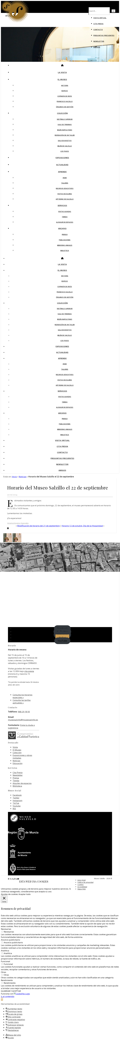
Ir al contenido (7, 996)
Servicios (62, 205)
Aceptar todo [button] (25, 894)
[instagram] (12, 879)
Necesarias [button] (6, 929)
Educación (17, 763)
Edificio (65, 91)
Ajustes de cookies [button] (9, 894)
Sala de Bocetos (65, 141)
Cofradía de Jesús (64, 96)
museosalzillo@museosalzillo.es (23, 719)
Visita (15, 747)
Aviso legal (81, 880)
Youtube (17, 806)
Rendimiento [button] (7, 980)
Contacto (98, 29)
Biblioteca (64, 251)
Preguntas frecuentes (103, 35)
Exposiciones (62, 157)
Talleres (64, 183)
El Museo (62, 79)
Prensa (65, 235)
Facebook (17, 795)
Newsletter (98, 41)
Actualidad (62, 164)
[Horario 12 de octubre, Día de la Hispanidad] (8, 541)
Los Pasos (64, 151)
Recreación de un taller (65, 135)
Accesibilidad (82, 887)
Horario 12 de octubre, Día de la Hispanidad (82, 525)
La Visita (62, 72)
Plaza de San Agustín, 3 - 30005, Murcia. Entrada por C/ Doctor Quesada (60, 563)
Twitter (16, 797)
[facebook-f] (8, 879)
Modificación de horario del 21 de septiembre (38, 525)
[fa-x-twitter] (10, 879)
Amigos (96, 47)
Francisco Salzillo (65, 101)
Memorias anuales (64, 245)
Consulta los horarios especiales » (22, 696)
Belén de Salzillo (65, 146)
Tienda (65, 217)
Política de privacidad (85, 882)
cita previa (29, 671)
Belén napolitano (64, 130)
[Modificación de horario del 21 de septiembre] (17, 541)
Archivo (62, 228)
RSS (14, 808)
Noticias (22, 476)
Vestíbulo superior (65, 119)
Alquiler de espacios (64, 222)
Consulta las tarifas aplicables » (22, 701)
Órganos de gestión (64, 107)
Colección (62, 113)
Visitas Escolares (64, 194)
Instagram (17, 800)
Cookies (80, 884)
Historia (64, 86)
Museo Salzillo (61, 556)
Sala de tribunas (65, 125)
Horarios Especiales (21, 523)
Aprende (62, 171)
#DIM (65, 178)
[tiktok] (14, 879)
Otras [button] (3, 972)
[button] (2, 999)
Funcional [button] (5, 961)
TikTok (16, 803)
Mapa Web (81, 889)
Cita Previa (98, 24)
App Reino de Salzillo (65, 199)
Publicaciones (64, 240)
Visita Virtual (99, 18)
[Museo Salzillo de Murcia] (17, 22)
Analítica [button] (5, 950)
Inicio (14, 476)
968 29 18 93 (24, 711)
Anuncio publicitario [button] (10, 939)
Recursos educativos (64, 188)
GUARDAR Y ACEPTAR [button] (11, 991)
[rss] (16, 879)
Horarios (10, 523)
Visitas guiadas (64, 212)
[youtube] (18, 879)
